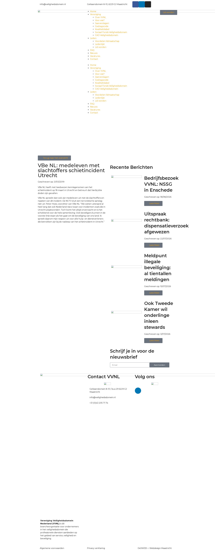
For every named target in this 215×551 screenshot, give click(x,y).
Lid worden (100, 47)
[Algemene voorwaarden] (39, 548)
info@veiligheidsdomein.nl (53, 4)
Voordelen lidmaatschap (107, 41)
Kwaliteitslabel (102, 29)
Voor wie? (100, 20)
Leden (93, 38)
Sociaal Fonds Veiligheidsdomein (111, 32)
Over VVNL (100, 17)
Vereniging (95, 14)
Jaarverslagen (102, 23)
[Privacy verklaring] (86, 548)
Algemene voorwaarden (52, 548)
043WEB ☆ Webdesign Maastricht (155, 548)
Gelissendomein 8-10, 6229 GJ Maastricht (107, 4)
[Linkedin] (142, 4)
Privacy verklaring (96, 548)
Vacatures (95, 56)
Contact (94, 59)
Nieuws (93, 53)
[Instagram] (148, 4)
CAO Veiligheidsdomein (106, 35)
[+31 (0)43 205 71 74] (89, 402)
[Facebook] (135, 4)
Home (93, 11)
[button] (107, 62)
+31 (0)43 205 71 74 (99, 403)
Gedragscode (101, 26)
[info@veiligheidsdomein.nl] (39, 4)
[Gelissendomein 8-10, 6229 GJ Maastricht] (86, 4)
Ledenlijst (100, 44)
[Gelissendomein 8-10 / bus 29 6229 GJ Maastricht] (89, 389)
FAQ (92, 50)
